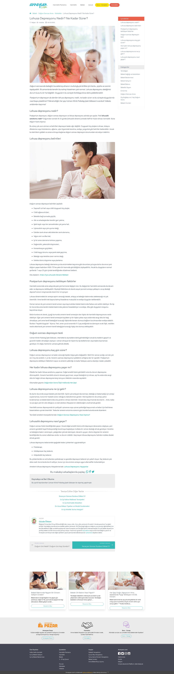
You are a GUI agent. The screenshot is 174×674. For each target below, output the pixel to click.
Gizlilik (120, 659)
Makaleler (62, 666)
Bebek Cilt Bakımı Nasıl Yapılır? (82, 592)
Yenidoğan (124, 71)
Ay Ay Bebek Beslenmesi (37, 657)
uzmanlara (89, 533)
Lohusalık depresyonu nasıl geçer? (130, 58)
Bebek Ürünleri (126, 103)
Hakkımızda (121, 657)
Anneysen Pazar (48, 638)
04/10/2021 (51, 22)
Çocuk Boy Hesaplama (95, 655)
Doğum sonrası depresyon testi (130, 36)
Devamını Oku (47, 606)
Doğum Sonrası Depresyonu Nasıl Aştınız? (73, 415)
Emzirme (124, 91)
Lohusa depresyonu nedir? (130, 22)
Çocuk (90, 5)
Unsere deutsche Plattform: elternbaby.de (130, 664)
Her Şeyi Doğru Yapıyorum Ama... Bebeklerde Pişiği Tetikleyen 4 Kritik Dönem (123, 594)
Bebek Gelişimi (126, 81)
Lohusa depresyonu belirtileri (131, 26)
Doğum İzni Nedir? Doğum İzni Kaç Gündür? (52, 545)
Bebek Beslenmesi (127, 77)
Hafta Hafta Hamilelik (36, 652)
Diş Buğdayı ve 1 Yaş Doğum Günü (130, 98)
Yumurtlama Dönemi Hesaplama (98, 657)
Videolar (61, 668)
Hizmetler (114, 5)
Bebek (82, 5)
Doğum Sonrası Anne (128, 94)
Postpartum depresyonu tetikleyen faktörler (129, 30)
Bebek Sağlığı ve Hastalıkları (130, 74)
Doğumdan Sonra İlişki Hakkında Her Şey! (60, 383)
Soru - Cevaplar (102, 5)
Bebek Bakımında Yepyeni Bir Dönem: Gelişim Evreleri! (45, 593)
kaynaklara (86, 530)
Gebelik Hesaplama (94, 652)
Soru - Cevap (126, 636)
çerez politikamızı (88, 672)
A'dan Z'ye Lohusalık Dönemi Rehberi (54, 275)
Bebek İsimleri (93, 659)
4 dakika (41, 22)
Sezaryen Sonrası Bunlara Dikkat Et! (96, 545)
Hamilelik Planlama (59, 5)
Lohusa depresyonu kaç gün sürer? (130, 41)
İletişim (120, 662)
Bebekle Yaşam (126, 87)
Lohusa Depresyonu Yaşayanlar (76, 467)
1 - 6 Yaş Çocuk (64, 659)
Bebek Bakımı (125, 84)
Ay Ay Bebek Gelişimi (36, 655)
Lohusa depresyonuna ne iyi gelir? (130, 52)
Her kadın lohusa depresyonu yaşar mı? (131, 47)
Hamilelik (73, 5)
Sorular (61, 664)
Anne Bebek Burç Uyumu (96, 662)
